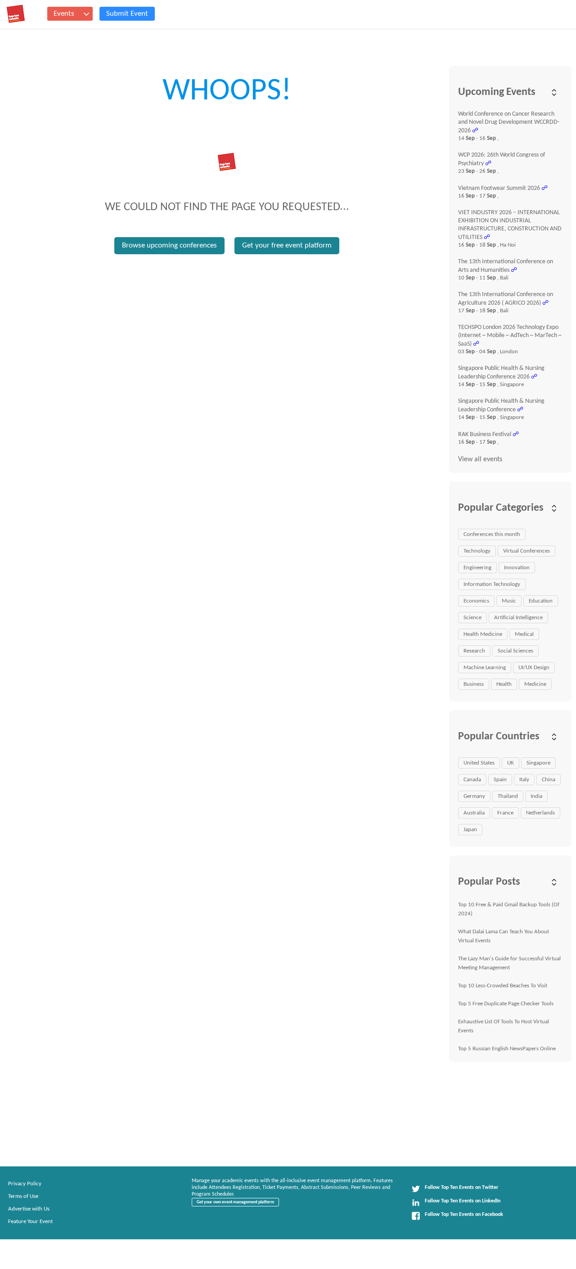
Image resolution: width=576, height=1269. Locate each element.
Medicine (535, 684)
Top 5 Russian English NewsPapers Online (507, 1049)
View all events (480, 459)
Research (474, 651)
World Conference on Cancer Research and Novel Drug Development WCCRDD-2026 (508, 122)
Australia (474, 813)
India (536, 796)
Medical (524, 634)
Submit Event (127, 14)
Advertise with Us (29, 1209)
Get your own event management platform (235, 1202)
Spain (500, 780)
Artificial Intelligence (518, 618)
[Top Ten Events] (15, 14)
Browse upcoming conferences (169, 245)
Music (509, 601)
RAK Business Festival (484, 434)
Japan (470, 829)
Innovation (517, 568)
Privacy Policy (24, 1184)
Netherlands (540, 813)
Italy (524, 780)
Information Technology (492, 584)
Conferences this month (492, 534)
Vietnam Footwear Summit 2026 (499, 188)
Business (474, 684)
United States (479, 763)
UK (510, 763)
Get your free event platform (287, 245)
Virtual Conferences (526, 551)
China (548, 780)
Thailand (508, 796)
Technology (477, 551)
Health (504, 684)
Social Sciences (515, 651)
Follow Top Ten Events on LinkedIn (462, 1201)
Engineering (477, 568)
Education (541, 601)
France (505, 813)
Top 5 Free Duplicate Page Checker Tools (506, 1004)
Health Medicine (483, 634)
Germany (474, 796)
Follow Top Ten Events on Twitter (461, 1187)
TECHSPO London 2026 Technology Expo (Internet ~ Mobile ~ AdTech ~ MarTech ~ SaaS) (510, 335)
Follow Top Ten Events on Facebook (464, 1214)
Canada (472, 780)
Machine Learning (485, 667)
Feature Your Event (30, 1221)
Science (473, 618)
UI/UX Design (533, 667)
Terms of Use (23, 1196)
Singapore (538, 763)
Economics (476, 601)
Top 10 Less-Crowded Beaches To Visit (502, 986)
